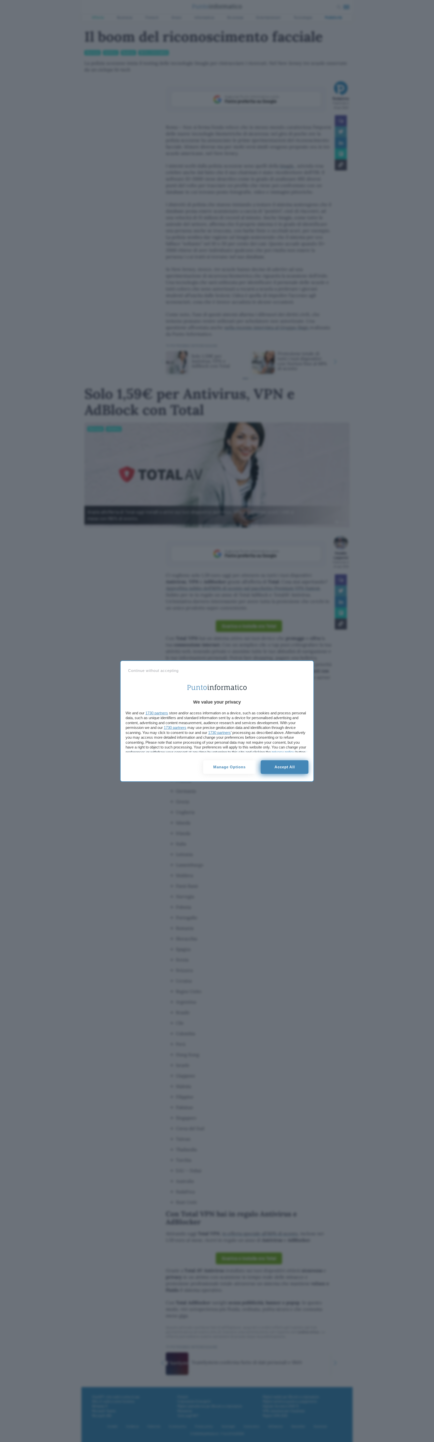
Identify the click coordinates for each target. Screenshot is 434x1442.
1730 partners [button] (156, 713)
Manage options (229, 767)
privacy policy (283, 752)
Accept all (285, 767)
